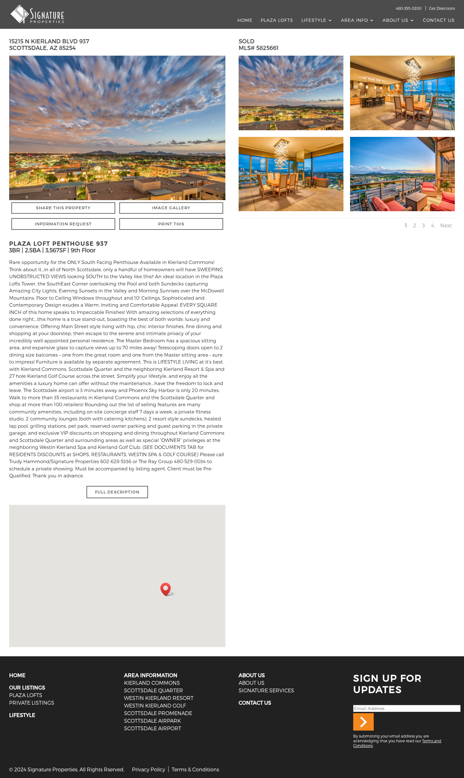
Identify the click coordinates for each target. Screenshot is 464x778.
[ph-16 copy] (291, 211)
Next (446, 225)
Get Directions (442, 8)
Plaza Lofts (277, 20)
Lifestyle (313, 20)
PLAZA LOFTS (25, 695)
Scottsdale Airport (152, 728)
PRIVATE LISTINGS (31, 703)
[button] (167, 589)
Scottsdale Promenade (158, 713)
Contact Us (439, 20)
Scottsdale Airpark (152, 721)
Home (245, 20)
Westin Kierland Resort (158, 698)
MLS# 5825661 (259, 47)
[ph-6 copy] (402, 211)
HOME (17, 675)
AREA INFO (354, 20)
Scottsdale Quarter (153, 690)
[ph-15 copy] (402, 130)
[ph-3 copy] (291, 130)
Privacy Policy (148, 769)
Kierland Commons (152, 683)
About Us (395, 20)
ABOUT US (252, 675)
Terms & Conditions (195, 769)
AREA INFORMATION (150, 675)
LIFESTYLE (22, 715)
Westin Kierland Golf (155, 705)
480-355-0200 (408, 8)
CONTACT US (255, 703)
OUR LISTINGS (27, 687)
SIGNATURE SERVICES (266, 690)
